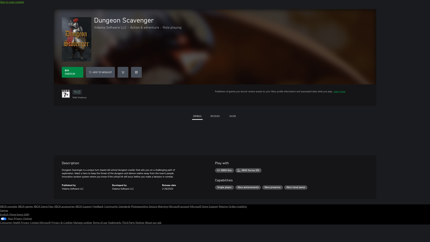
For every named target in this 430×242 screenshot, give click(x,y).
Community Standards (117, 206)
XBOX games (25, 206)
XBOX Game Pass (44, 206)
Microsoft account (179, 206)
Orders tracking (238, 206)
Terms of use (100, 222)
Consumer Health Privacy (14, 222)
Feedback (98, 206)
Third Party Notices (133, 222)
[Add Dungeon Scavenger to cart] (123, 72)
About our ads (153, 222)
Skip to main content (12, 2)
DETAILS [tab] (197, 116)
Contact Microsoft (40, 222)
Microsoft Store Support (204, 206)
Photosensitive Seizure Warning (149, 206)
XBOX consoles (8, 206)
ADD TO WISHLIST (102, 72)
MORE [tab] (232, 116)
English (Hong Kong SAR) (14, 214)
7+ (75, 92)
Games (4, 210)
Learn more (339, 91)
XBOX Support (83, 206)
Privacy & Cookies (62, 222)
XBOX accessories (64, 206)
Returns (223, 206)
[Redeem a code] (136, 72)
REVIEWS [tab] (215, 116)
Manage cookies (82, 222)
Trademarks (114, 222)
